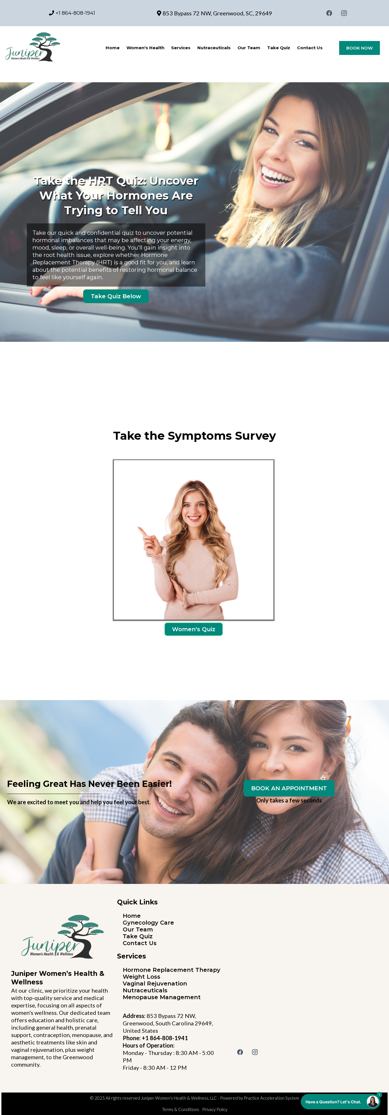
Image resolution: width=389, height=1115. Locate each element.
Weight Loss (141, 976)
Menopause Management (162, 997)
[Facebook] (329, 13)
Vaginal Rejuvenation (155, 983)
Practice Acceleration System (271, 1097)
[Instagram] (344, 13)
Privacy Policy (214, 1109)
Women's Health (145, 47)
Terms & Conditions (180, 1109)
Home (113, 47)
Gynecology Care (148, 922)
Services (181, 47)
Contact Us (310, 47)
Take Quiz (278, 47)
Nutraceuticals (214, 47)
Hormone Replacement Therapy (171, 969)
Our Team (249, 47)
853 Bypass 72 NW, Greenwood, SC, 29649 (217, 13)
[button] (340, 1101)
